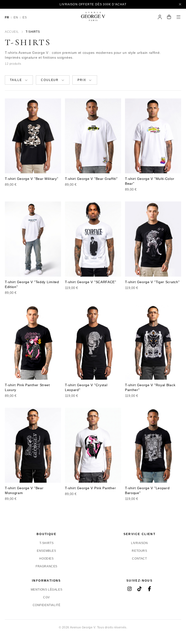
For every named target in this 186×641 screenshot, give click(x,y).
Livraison (139, 543)
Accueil (12, 31)
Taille (16, 80)
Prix (82, 80)
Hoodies (46, 558)
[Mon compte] (160, 17)
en (16, 17)
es (25, 17)
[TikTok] (140, 589)
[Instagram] (130, 589)
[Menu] (178, 17)
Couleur (50, 80)
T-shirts (46, 543)
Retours (139, 551)
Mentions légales (46, 589)
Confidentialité (47, 605)
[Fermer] (180, 4)
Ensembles (46, 551)
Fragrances (46, 566)
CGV (46, 597)
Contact (139, 558)
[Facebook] (150, 589)
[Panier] (169, 17)
